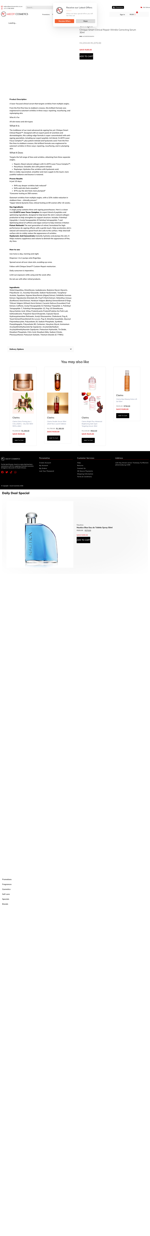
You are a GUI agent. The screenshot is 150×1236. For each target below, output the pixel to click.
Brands (5, 904)
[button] (40, 349)
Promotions (46, 14)
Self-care (6, 894)
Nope (85, 21)
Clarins (16, 417)
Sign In (122, 15)
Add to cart (86, 56)
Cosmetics (6, 889)
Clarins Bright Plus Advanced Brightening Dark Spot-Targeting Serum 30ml (92, 423)
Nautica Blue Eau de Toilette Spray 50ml (94, 527)
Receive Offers (64, 21)
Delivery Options (17, 349)
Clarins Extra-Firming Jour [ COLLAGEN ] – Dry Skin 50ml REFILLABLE (23, 423)
